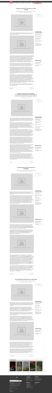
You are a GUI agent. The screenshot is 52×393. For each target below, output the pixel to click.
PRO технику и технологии (20, 1)
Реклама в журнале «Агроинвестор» (28, 384)
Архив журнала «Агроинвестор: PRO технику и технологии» (38, 379)
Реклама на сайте (28, 383)
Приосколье (13, 255)
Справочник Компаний (26, 1)
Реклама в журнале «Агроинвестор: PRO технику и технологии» (29, 386)
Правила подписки (28, 378)
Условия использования (11, 391)
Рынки (20, 3)
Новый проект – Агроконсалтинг (29, 380)
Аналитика (17, 3)
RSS (35, 384)
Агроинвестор (14, 1)
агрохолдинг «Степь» (27, 69)
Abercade (18, 262)
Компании (27, 3)
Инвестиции (14, 3)
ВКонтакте (36, 383)
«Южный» (15, 69)
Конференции (31, 1)
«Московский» (15, 72)
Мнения (29, 3)
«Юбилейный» (27, 256)
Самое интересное (23, 3)
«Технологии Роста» (23, 58)
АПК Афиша (35, 1)
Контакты (27, 379)
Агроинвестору (12, 231)
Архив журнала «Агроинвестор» (38, 378)
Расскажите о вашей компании (29, 387)
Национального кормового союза (25, 231)
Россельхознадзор (14, 195)
